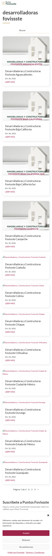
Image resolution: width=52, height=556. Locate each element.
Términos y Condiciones (35, 552)
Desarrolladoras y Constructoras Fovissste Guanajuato (23, 471)
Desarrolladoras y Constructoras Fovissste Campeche (23, 237)
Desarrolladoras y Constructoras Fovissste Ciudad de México (23, 382)
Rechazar (26, 540)
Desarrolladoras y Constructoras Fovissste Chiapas (23, 322)
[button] (48, 515)
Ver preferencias (26, 547)
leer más (10, 82)
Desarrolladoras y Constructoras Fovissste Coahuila (23, 265)
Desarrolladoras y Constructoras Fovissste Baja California (23, 127)
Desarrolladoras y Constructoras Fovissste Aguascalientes (23, 72)
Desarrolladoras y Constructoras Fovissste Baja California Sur (23, 182)
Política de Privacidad (16, 552)
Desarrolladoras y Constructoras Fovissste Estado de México (23, 442)
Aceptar (26, 533)
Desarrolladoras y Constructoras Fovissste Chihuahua (23, 351)
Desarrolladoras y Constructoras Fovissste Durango (23, 411)
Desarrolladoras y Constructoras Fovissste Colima (23, 294)
